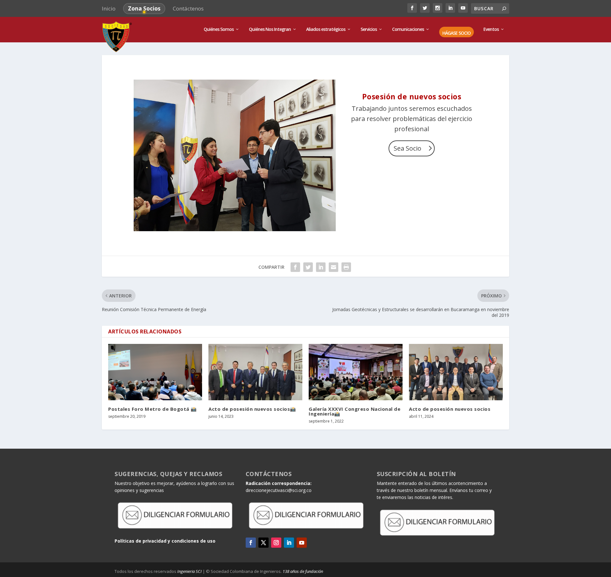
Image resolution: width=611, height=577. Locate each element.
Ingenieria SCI (189, 571)
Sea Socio (407, 148)
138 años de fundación (303, 571)
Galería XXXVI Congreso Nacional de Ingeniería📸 (354, 411)
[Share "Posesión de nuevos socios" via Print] (346, 267)
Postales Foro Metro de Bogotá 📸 (152, 409)
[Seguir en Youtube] (302, 543)
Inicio (109, 8)
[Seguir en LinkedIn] (289, 543)
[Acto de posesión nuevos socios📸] (255, 372)
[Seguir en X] (263, 543)
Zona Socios (144, 8)
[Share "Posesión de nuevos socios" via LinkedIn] (320, 267)
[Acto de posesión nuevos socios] (456, 372)
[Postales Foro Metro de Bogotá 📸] (155, 372)
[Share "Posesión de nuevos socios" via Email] (333, 267)
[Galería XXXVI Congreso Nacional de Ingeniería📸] (356, 372)
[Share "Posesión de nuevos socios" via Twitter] (308, 267)
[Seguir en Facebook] (251, 543)
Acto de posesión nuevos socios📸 (252, 409)
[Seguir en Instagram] (276, 543)
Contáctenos (188, 8)
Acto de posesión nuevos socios (449, 409)
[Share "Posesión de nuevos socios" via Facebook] (295, 267)
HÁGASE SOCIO (456, 33)
